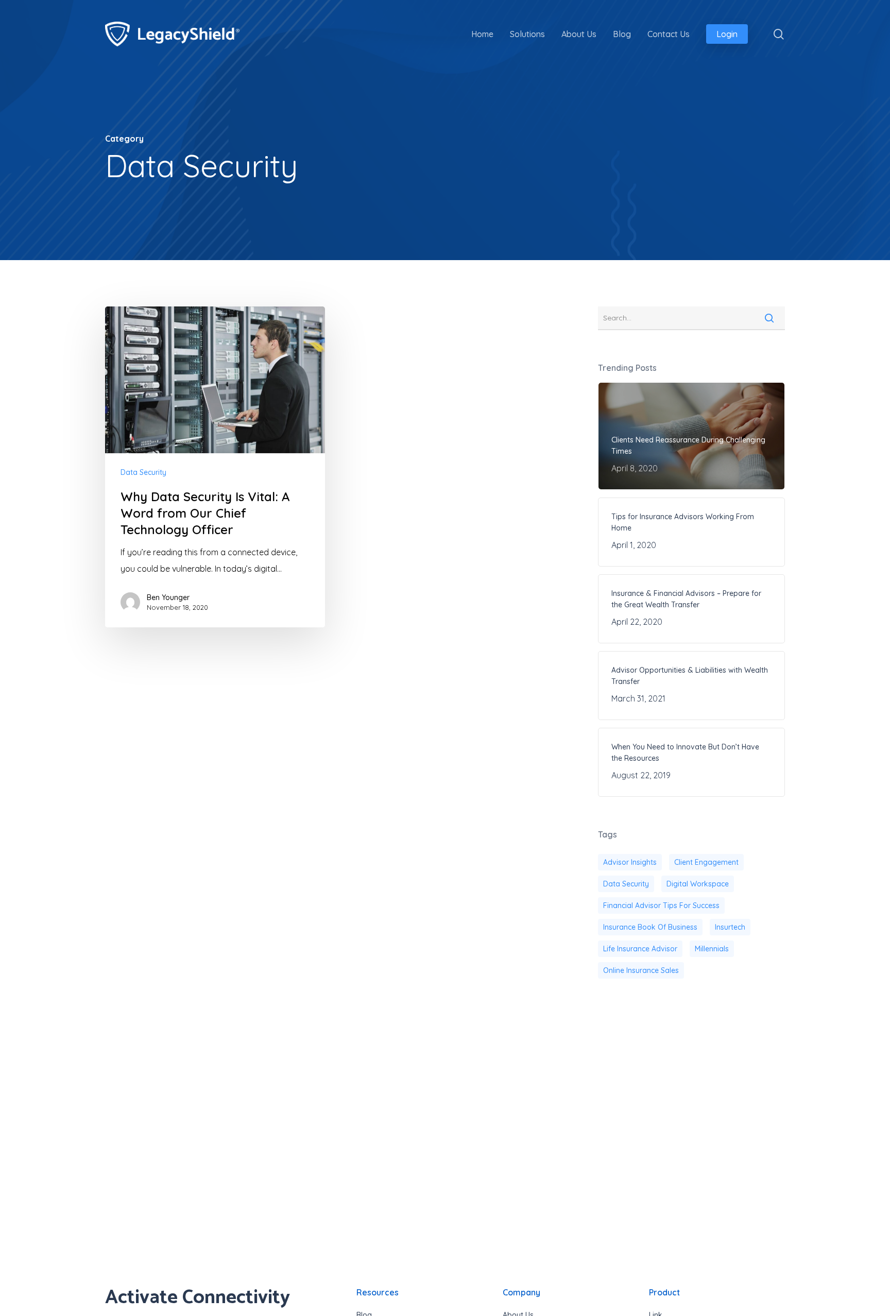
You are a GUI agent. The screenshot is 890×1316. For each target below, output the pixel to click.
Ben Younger (168, 597)
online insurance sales (641, 970)
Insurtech (730, 927)
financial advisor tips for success (661, 905)
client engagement (706, 862)
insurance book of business (650, 927)
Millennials (712, 948)
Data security (626, 883)
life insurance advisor (640, 948)
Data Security (143, 472)
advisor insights (630, 862)
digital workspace (697, 883)
